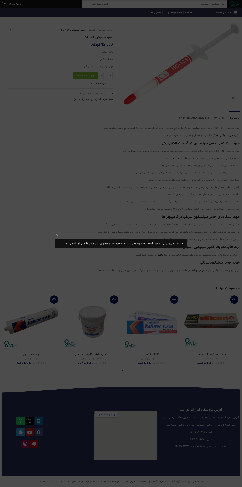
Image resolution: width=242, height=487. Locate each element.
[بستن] (57, 235)
